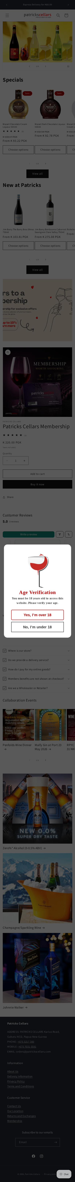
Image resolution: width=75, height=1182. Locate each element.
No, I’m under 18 (37, 627)
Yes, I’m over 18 (37, 615)
